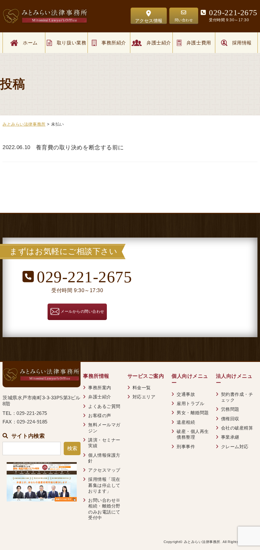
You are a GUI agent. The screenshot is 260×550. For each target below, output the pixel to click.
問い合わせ (184, 20)
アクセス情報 (149, 20)
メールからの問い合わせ (82, 311)
